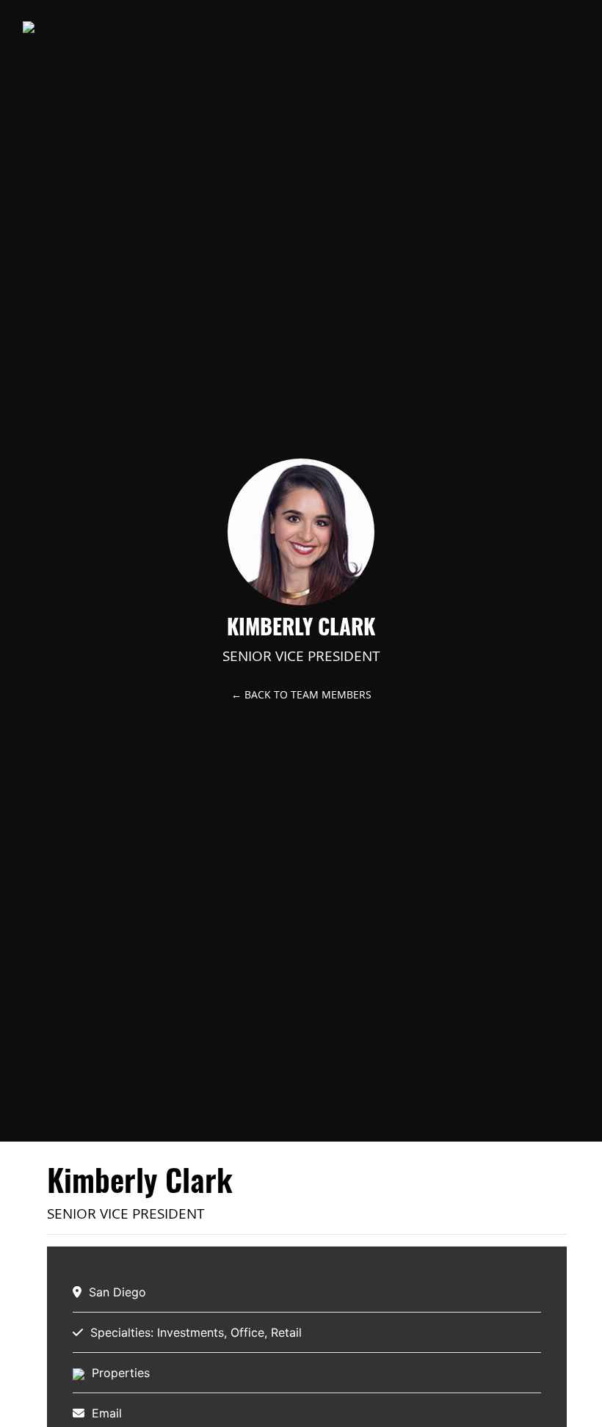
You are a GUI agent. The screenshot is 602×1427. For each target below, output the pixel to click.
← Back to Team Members (301, 694)
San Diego (117, 1292)
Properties (121, 1372)
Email (107, 1413)
